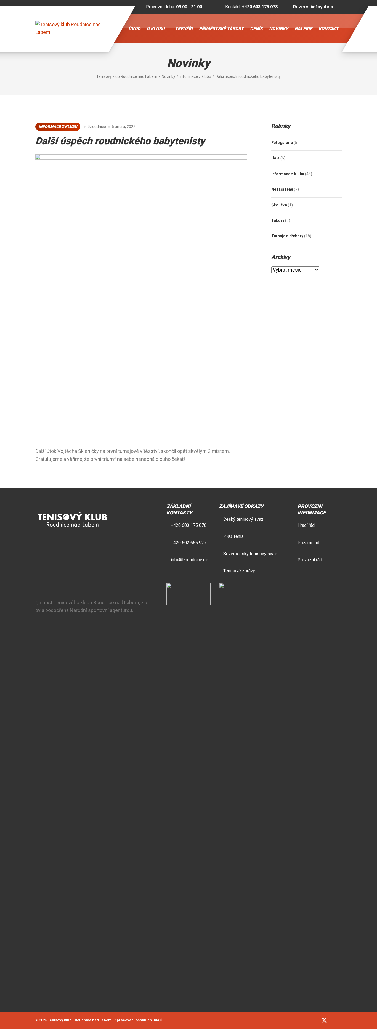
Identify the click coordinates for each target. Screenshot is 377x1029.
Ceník (256, 28)
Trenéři (184, 28)
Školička (279, 205)
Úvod (134, 28)
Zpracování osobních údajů (138, 1020)
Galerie (303, 28)
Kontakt (328, 28)
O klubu (156, 28)
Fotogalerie (282, 142)
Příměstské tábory (221, 28)
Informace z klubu (58, 126)
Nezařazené (282, 189)
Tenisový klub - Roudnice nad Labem (79, 1020)
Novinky (278, 28)
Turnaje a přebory (287, 236)
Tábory (277, 220)
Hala (275, 158)
